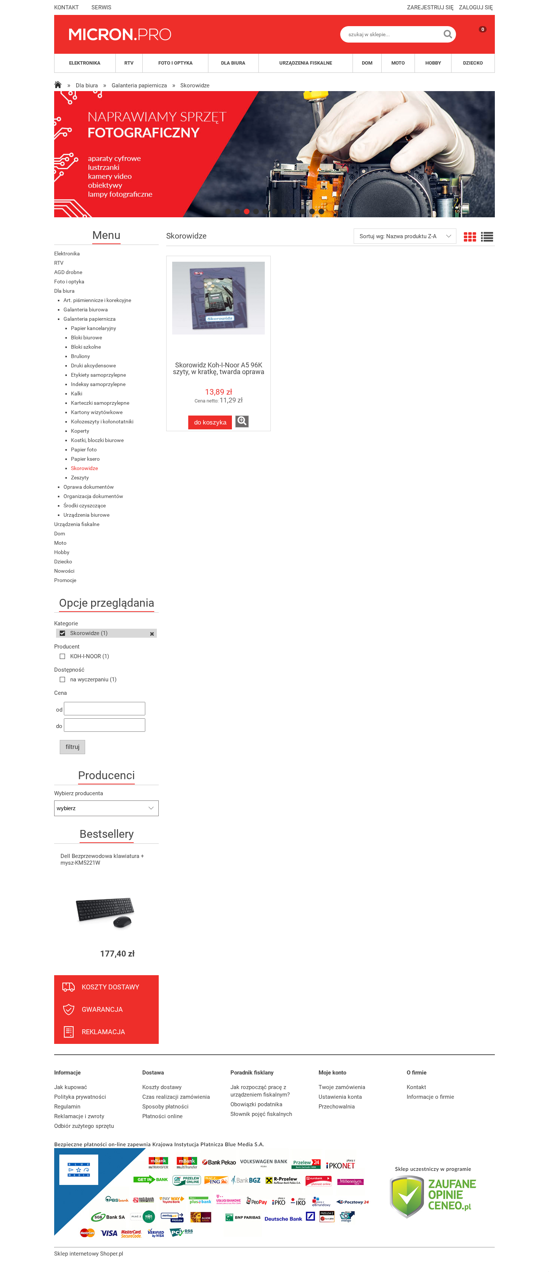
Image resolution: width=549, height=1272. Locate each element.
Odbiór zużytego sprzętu (84, 1126)
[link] (274, 154)
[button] (242, 421)
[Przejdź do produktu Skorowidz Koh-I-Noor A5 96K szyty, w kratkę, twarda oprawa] (218, 308)
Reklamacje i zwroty (79, 1116)
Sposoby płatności (165, 1106)
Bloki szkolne (86, 347)
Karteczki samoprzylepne (100, 403)
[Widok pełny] (487, 237)
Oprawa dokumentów (88, 487)
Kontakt (416, 1087)
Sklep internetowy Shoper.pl (88, 1253)
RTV (58, 263)
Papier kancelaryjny (93, 328)
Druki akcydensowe (93, 365)
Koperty (80, 431)
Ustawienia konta (340, 1097)
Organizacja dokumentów (93, 496)
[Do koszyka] (146, 954)
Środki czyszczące (84, 506)
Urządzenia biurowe (86, 515)
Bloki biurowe (86, 337)
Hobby (61, 552)
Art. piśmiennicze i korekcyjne (97, 300)
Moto (60, 543)
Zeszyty (80, 478)
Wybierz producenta (78, 793)
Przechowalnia (337, 1106)
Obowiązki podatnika (256, 1104)
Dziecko (63, 562)
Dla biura (64, 291)
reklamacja (103, 1032)
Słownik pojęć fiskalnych (261, 1114)
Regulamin (67, 1106)
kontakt (66, 7)
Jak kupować (70, 1087)
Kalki (76, 393)
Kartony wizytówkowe (96, 412)
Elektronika (67, 253)
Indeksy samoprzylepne (98, 384)
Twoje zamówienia (342, 1087)
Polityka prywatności (80, 1097)
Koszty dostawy (162, 1087)
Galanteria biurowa (85, 309)
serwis (101, 7)
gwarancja (102, 1009)
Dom (59, 534)
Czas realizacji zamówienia (176, 1097)
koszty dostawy (110, 987)
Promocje (65, 580)
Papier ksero (85, 459)
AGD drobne (68, 272)
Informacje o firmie (430, 1097)
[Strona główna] (120, 34)
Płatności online (162, 1116)
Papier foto (84, 449)
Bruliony (80, 356)
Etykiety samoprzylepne (98, 375)
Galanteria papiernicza (89, 319)
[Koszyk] (475, 40)
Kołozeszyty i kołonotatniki (102, 421)
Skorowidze (84, 468)
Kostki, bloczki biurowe (97, 440)
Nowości (64, 571)
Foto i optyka (69, 281)
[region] (274, 154)
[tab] (228, 211)
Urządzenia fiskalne (76, 524)
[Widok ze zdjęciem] (470, 237)
